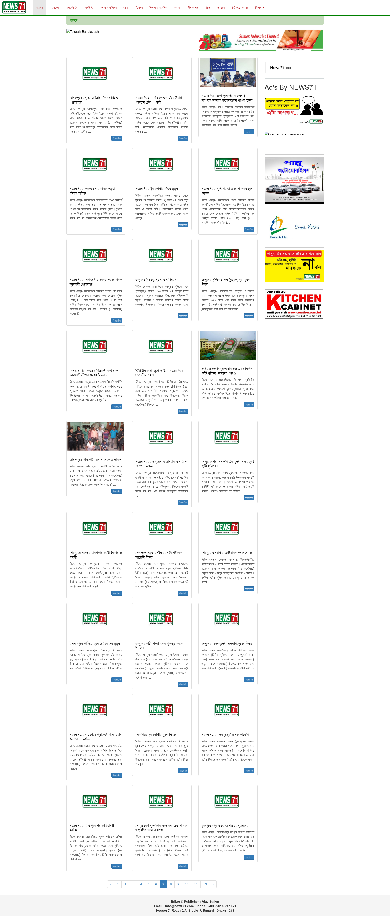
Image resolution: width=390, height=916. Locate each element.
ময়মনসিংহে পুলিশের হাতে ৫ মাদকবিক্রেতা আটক (228, 190)
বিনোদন (139, 7)
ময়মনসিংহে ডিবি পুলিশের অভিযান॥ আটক (92, 827)
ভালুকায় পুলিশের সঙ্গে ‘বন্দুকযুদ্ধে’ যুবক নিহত (226, 281)
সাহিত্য (221, 7)
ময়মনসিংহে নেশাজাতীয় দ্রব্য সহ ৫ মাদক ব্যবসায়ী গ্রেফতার (96, 281)
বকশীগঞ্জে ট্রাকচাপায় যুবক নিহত (155, 734)
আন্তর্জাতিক (71, 7)
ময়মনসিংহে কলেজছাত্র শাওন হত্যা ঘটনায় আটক (92, 190)
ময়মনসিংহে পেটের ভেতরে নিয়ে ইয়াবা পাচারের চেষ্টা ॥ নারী (158, 99)
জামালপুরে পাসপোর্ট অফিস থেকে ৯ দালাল (95, 459)
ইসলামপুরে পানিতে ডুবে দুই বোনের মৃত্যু (95, 643)
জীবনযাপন (193, 7)
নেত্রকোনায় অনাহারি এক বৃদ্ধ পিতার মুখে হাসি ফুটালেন (228, 463)
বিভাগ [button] (258, 7)
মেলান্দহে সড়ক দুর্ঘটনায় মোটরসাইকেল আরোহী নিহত (158, 554)
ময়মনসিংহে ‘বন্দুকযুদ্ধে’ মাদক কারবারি (225, 734)
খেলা (125, 7)
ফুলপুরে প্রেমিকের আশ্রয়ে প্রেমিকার (225, 825)
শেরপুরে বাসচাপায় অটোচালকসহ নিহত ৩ (227, 552)
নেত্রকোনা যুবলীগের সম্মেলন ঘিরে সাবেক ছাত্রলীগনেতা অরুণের (161, 827)
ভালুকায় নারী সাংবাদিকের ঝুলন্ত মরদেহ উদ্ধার (159, 645)
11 (196, 884)
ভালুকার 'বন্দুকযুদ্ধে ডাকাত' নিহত (156, 279)
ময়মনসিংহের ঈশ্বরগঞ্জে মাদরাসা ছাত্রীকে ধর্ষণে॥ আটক (161, 463)
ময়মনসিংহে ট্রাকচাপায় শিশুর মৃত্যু (156, 188)
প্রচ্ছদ (39, 7)
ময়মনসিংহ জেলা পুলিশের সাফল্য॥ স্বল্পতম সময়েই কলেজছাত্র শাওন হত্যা (227, 97)
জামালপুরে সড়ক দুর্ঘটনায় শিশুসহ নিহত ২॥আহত (94, 99)
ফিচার (208, 7)
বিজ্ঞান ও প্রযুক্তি (158, 7)
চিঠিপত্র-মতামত (240, 7)
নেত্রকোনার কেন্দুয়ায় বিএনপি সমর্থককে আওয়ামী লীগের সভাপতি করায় (94, 372)
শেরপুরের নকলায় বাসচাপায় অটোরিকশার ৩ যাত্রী (96, 554)
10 (186, 884)
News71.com (282, 67)
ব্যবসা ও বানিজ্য (108, 7)
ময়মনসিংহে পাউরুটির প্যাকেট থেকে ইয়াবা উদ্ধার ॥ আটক (96, 736)
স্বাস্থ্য (177, 7)
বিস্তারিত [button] (117, 138)
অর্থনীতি (89, 7)
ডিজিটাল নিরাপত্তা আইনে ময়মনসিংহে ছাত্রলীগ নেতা (159, 372)
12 (205, 884)
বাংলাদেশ (54, 7)
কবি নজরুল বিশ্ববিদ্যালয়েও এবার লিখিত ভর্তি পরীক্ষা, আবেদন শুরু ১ (227, 370)
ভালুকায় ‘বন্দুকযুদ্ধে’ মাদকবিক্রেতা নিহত (227, 643)
